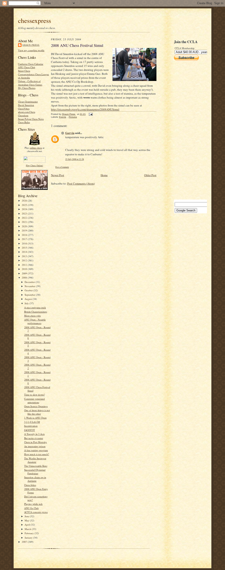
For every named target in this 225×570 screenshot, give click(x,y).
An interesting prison (34, 446)
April (28, 524)
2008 (25, 277)
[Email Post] (90, 114)
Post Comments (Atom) (81, 183)
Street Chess (24, 70)
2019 (25, 230)
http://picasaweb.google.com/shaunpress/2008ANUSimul (85, 109)
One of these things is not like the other (37, 412)
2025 (25, 205)
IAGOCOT (29, 430)
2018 (25, 234)
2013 (25, 256)
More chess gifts (32, 315)
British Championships (35, 311)
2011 (25, 264)
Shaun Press (31, 44)
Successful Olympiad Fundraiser (34, 471)
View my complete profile (31, 50)
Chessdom (23, 115)
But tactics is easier (33, 438)
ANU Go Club (31, 508)
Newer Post (57, 175)
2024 (25, 209)
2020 (25, 226)
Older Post (150, 175)
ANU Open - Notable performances (35, 321)
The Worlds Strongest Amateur (35, 460)
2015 (25, 247)
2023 (25, 213)
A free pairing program (36, 450)
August (29, 299)
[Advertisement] (187, 130)
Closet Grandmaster (28, 101)
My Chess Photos (26, 88)
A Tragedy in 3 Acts (34, 434)
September (30, 294)
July (27, 303)
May (27, 520)
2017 (25, 239)
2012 (25, 260)
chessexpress (34, 20)
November (30, 286)
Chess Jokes (30, 485)
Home (104, 175)
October (29, 290)
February (29, 533)
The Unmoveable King (35, 465)
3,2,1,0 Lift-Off (32, 421)
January (29, 537)
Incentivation (31, 425)
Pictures (73, 117)
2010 (25, 269)
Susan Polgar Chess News (31, 119)
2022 (25, 217)
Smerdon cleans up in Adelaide (35, 479)
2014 (25, 251)
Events (62, 117)
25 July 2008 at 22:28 (74, 159)
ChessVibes (23, 108)
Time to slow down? (34, 394)
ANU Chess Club (26, 67)
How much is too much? (36, 454)
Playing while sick (33, 504)
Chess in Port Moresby (35, 442)
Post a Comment (62, 167)
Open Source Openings (36, 406)
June (27, 516)
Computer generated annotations (34, 400)
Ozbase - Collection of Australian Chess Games (30, 82)
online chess (36, 147)
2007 (25, 541)
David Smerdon (26, 105)
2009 (25, 273)
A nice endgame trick (35, 307)
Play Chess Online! (34, 165)
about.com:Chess (26, 112)
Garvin (69, 133)
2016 (25, 243)
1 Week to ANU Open (35, 417)
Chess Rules (24, 122)
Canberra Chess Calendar (30, 64)
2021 (25, 222)
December (30, 282)
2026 (25, 200)
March (28, 529)
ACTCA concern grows (36, 512)
